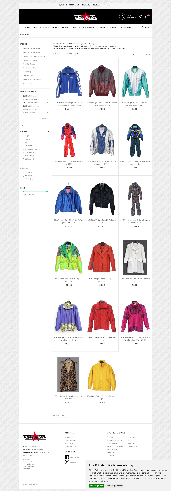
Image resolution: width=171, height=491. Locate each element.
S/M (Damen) (31, 149)
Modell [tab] (24, 168)
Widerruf (131, 443)
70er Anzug (27, 72)
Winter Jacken (27, 83)
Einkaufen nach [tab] (28, 91)
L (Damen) (30, 159)
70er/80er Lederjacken (31, 60)
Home (22, 34)
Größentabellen (112, 443)
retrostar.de (73, 462)
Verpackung (111, 452)
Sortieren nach (58, 54)
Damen (29, 172)
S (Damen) (30, 146)
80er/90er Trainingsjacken (32, 52)
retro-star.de (74, 457)
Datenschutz (132, 446)
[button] (141, 16)
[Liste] (150, 53)
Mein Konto (69, 437)
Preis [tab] (22, 188)
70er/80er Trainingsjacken (32, 48)
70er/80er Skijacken (30, 64)
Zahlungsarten (112, 449)
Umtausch (110, 455)
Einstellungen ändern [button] (114, 486)
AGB (129, 440)
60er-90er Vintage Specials (32, 79)
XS (27, 136)
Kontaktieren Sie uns (114, 440)
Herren (29, 175)
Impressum (132, 437)
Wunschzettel (70, 443)
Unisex (29, 179)
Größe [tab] (23, 131)
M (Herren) (30, 156)
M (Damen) (31, 152)
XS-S (28, 139)
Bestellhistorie (70, 440)
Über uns (110, 437)
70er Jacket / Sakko (29, 68)
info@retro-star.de (105, 5)
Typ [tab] (21, 125)
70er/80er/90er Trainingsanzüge (34, 56)
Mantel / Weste (28, 76)
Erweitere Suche (70, 446)
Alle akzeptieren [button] (96, 486)
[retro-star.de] (85, 16)
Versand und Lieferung (115, 446)
